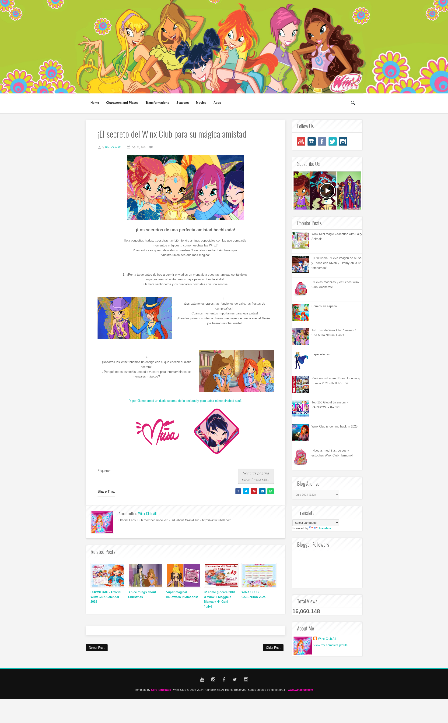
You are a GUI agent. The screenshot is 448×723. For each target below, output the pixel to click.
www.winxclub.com (300, 689)
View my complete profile (330, 645)
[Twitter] (333, 141)
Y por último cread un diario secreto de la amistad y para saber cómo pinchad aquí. (185, 400)
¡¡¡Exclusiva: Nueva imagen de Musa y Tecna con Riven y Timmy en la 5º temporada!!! (336, 263)
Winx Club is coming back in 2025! (335, 426)
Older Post (273, 647)
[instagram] (312, 141)
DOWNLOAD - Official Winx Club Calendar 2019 (106, 597)
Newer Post (97, 647)
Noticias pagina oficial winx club (256, 476)
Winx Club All (147, 513)
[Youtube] (301, 141)
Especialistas (321, 354)
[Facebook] (322, 141)
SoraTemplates (161, 689)
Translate (324, 528)
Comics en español (324, 306)
